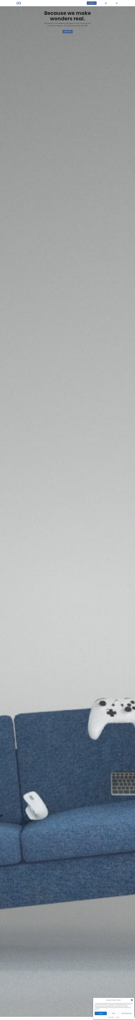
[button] (132, 1000)
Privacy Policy (111, 1017)
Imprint (117, 1017)
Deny (113, 1013)
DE (117, 3)
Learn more (67, 32)
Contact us (91, 3)
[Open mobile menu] (106, 3)
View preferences (126, 1013)
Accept (101, 1013)
